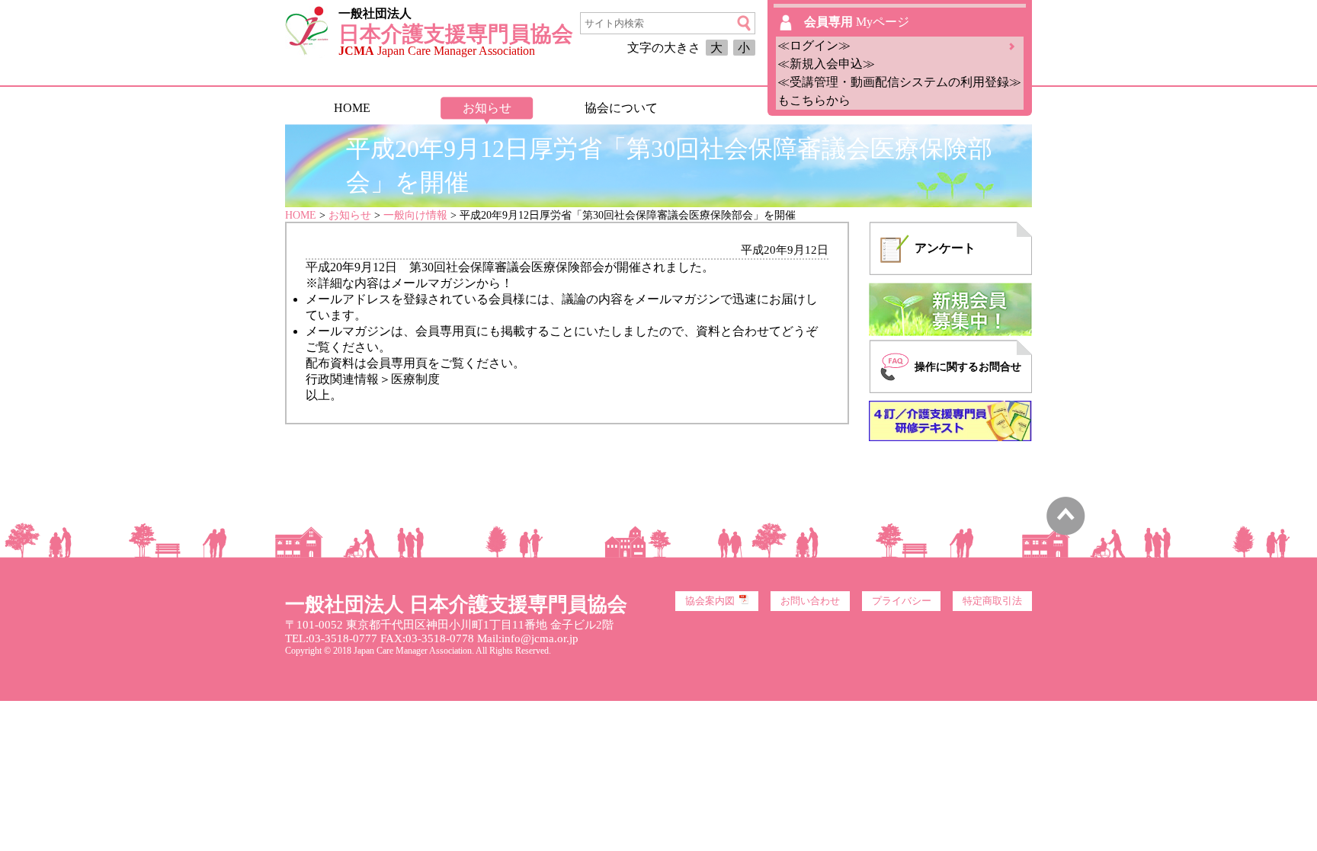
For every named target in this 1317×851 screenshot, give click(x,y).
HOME (352, 107)
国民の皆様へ (755, 107)
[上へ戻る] (1065, 531)
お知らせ (487, 107)
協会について (621, 107)
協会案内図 (710, 601)
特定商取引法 (992, 601)
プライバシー (901, 601)
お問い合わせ (810, 601)
